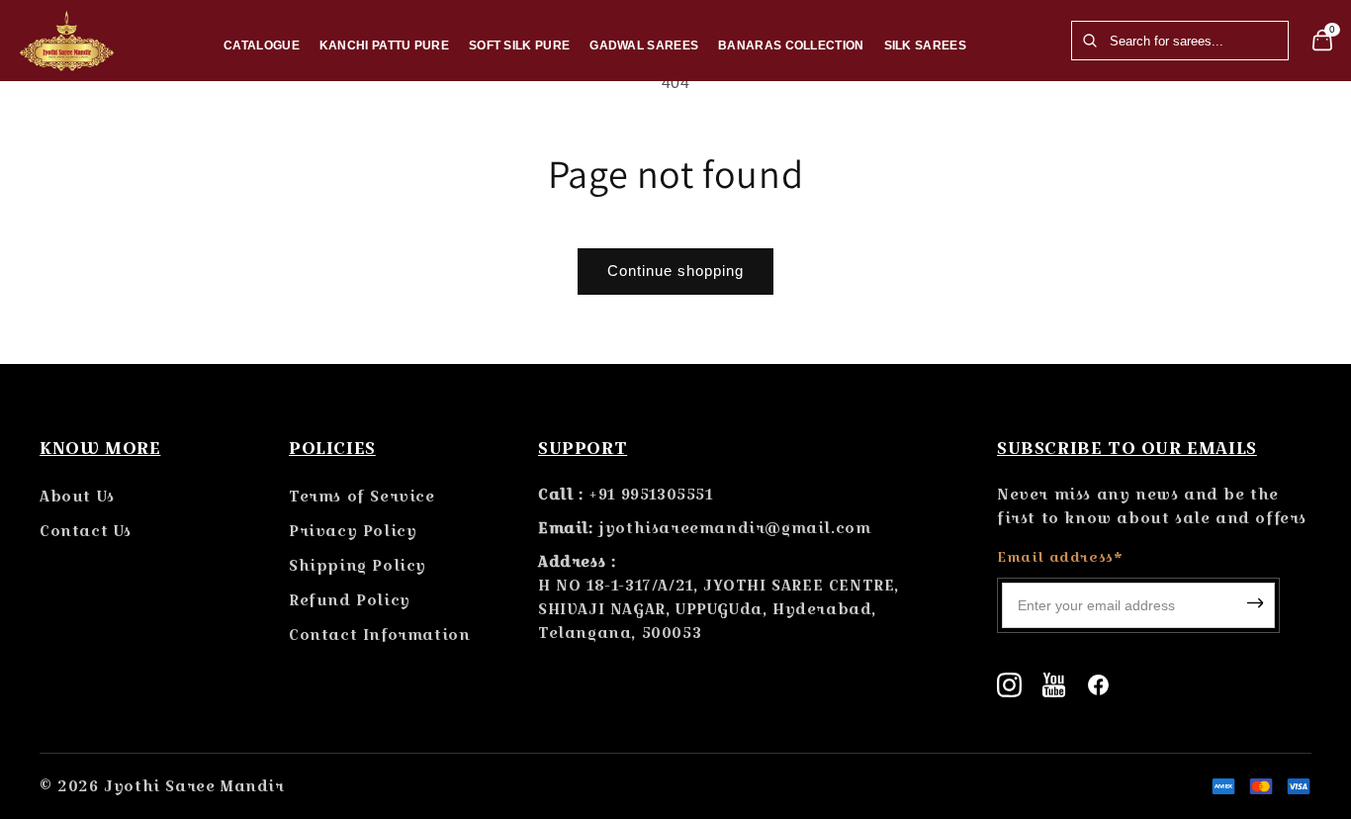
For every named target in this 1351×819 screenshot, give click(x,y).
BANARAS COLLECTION (790, 45)
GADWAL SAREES (643, 45)
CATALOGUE (262, 45)
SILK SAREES (925, 45)
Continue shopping (675, 270)
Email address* (1060, 557)
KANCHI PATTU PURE (384, 45)
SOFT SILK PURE (519, 45)
